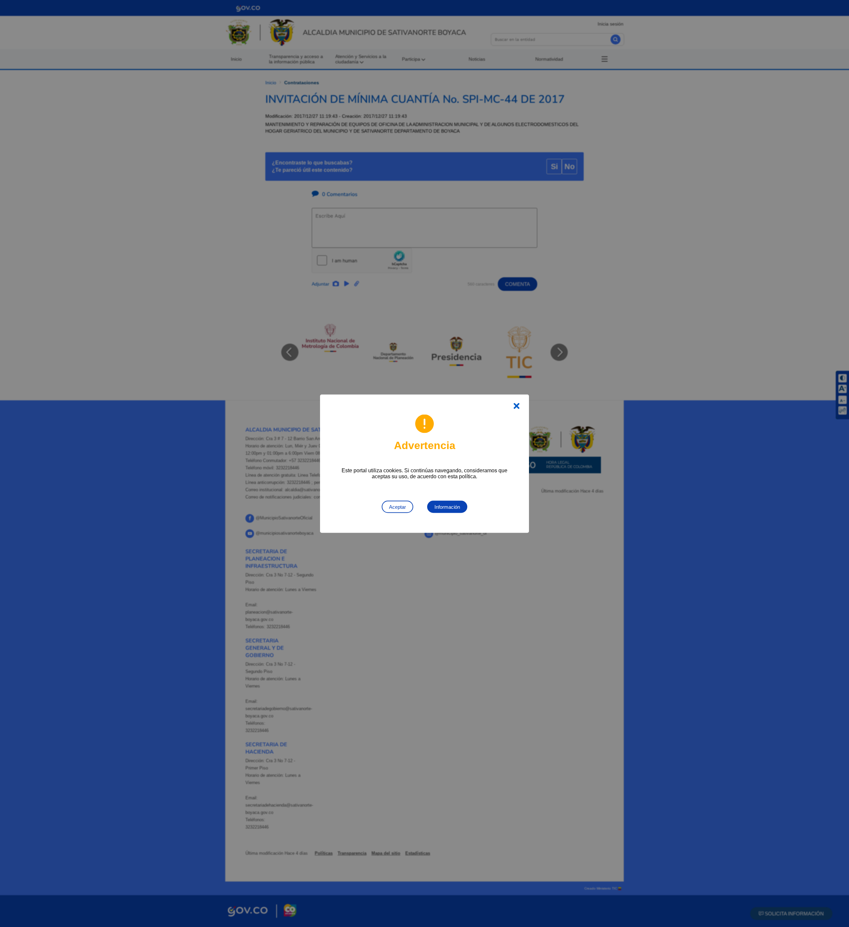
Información (447, 506)
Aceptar (397, 506)
